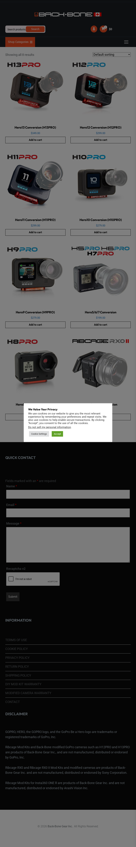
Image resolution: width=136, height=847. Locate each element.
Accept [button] (57, 434)
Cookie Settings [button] (39, 434)
